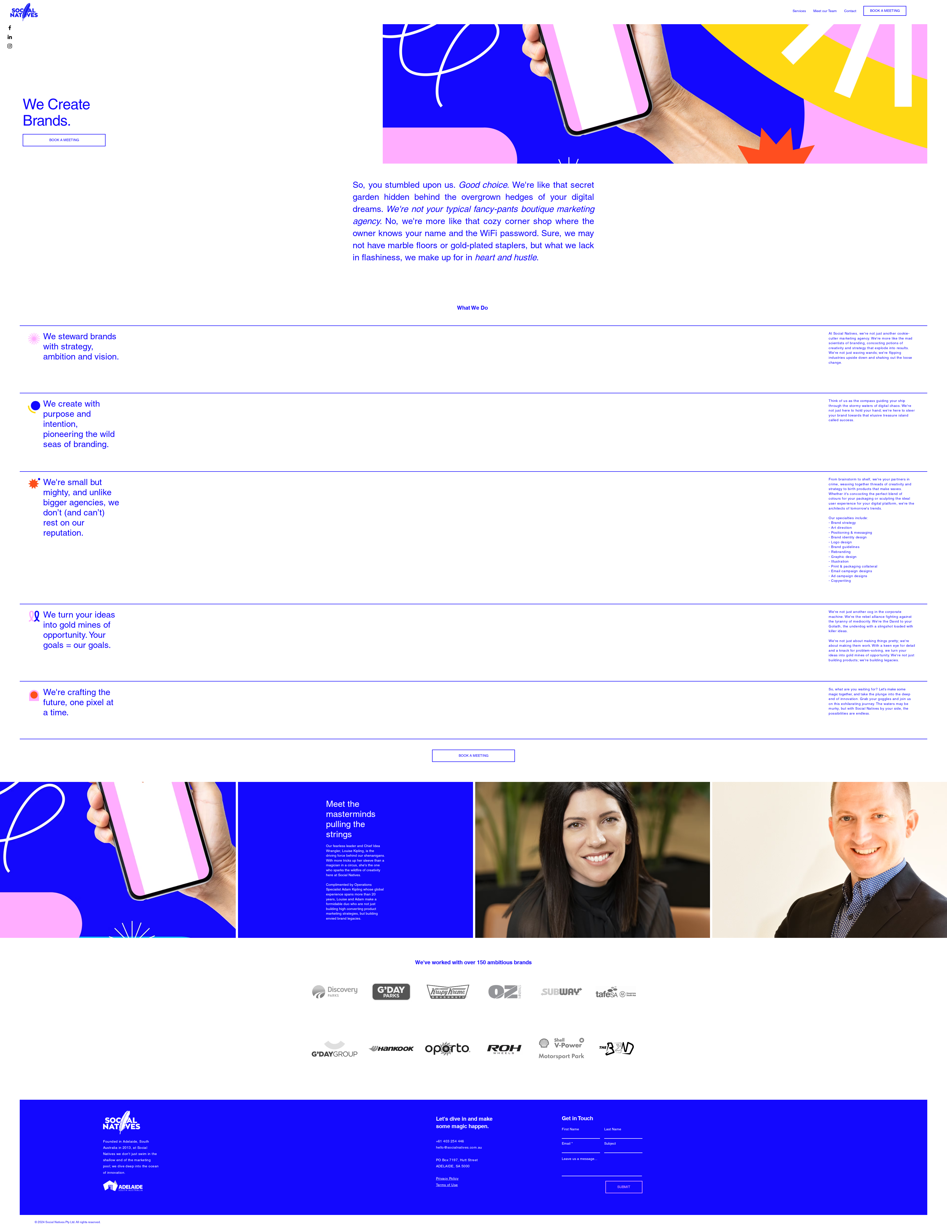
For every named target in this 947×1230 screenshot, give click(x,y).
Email (566, 1143)
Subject (610, 1143)
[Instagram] (10, 46)
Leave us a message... (579, 1158)
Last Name (612, 1129)
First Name (570, 1129)
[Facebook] (10, 28)
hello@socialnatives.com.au (459, 1147)
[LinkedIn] (10, 37)
